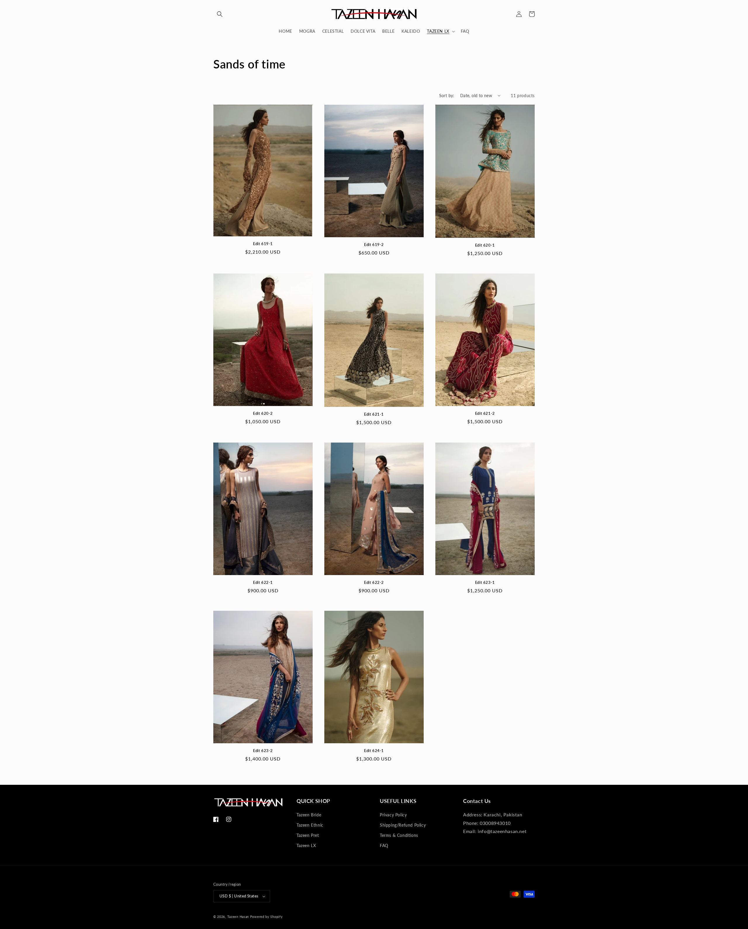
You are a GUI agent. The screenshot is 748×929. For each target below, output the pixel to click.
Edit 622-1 (263, 582)
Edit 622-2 (374, 582)
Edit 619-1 (263, 243)
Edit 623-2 (263, 750)
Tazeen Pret (308, 835)
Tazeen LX (306, 845)
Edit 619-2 (374, 244)
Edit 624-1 (374, 750)
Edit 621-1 (374, 414)
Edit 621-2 (485, 413)
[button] (219, 14)
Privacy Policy (393, 814)
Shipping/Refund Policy (403, 825)
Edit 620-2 (263, 413)
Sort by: (446, 95)
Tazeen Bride (309, 814)
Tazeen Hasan (238, 916)
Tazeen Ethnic (310, 825)
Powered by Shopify (266, 916)
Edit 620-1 (485, 245)
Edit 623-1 (485, 582)
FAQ (384, 845)
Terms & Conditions (399, 835)
